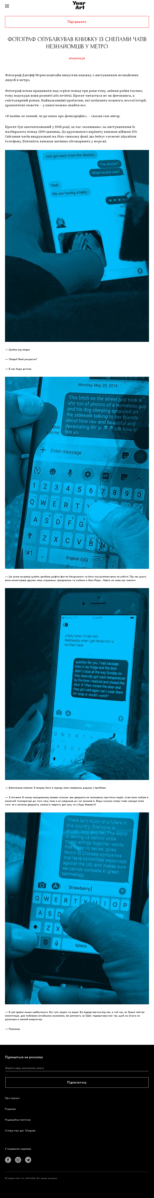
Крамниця (77, 58)
